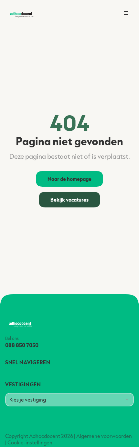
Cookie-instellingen (29, 442)
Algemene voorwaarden (104, 436)
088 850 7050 (21, 344)
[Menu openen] (126, 12)
